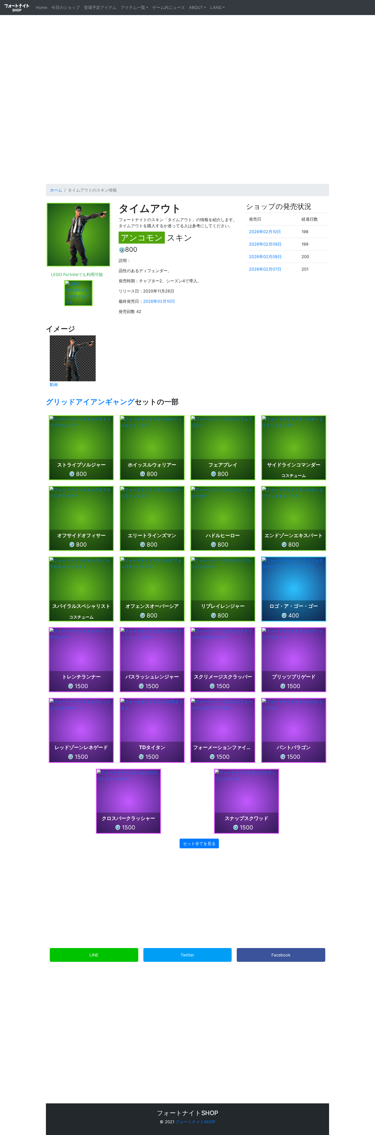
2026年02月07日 (265, 269)
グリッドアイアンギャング (90, 401)
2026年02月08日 (265, 256)
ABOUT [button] (196, 7)
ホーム (56, 190)
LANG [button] (216, 7)
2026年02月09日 (265, 244)
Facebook (281, 954)
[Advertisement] (187, 132)
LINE (94, 954)
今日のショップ (65, 7)
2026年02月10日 (159, 301)
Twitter (187, 954)
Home (42, 7)
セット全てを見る (199, 843)
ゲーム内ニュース (168, 7)
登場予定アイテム (100, 7)
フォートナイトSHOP (195, 1121)
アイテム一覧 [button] (133, 7)
